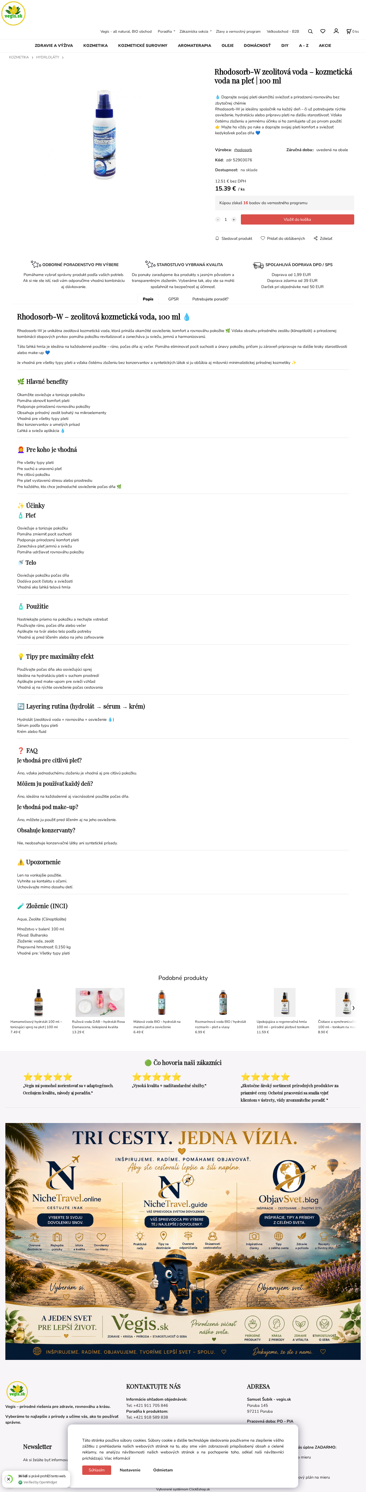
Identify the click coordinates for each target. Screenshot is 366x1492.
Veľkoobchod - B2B (283, 31)
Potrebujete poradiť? (210, 299)
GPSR (173, 299)
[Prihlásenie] (336, 30)
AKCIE (325, 45)
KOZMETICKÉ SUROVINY (142, 45)
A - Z (303, 45)
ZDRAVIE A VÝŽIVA (54, 45)
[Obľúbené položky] (322, 31)
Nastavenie (130, 1470)
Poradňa (165, 31)
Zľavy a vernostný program (238, 31)
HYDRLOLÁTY (47, 57)
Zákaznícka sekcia (194, 31)
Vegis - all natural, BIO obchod (126, 31)
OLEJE (228, 45)
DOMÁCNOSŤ (257, 45)
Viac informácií (117, 1458)
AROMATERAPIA (194, 45)
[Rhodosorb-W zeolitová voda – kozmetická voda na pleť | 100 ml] (105, 134)
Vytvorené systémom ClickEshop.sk (183, 1489)
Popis (148, 299)
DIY (285, 45)
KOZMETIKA (95, 45)
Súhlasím (97, 1470)
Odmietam (163, 1470)
